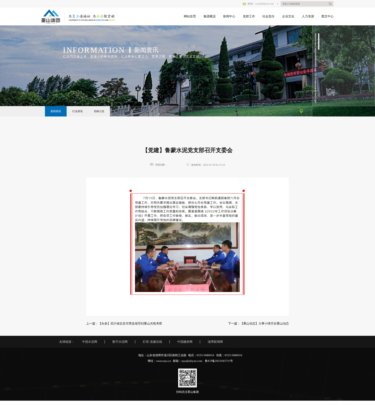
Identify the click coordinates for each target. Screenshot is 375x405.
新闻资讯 (56, 111)
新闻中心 (229, 16)
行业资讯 (77, 111)
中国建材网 (184, 341)
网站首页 (190, 16)
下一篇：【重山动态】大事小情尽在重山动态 (258, 323)
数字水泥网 (120, 341)
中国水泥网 (89, 341)
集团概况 (210, 16)
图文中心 (327, 16)
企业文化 (288, 16)
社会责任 (268, 16)
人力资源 (308, 16)
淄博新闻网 (215, 341)
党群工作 (249, 16)
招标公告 (99, 111)
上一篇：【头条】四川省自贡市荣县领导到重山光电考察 (124, 323)
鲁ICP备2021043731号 (219, 360)
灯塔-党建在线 (152, 341)
